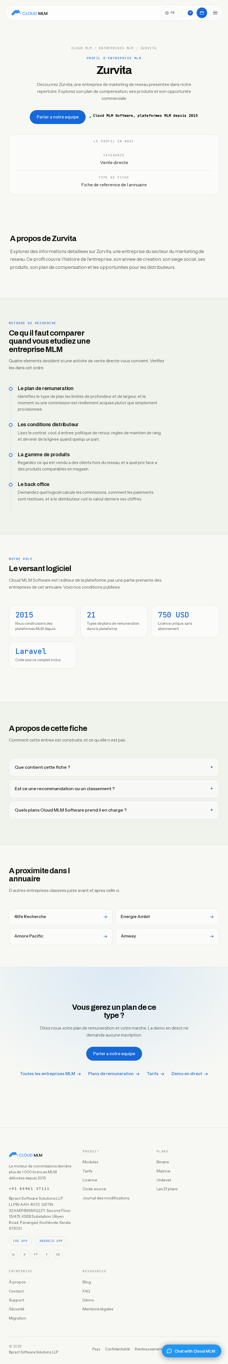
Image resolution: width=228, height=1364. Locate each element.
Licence (90, 1179)
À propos (17, 1281)
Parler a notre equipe (58, 117)
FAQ (86, 1291)
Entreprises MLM (116, 48)
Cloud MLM (81, 48)
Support (16, 1300)
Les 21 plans (167, 1188)
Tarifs (152, 1073)
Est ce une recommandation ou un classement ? (65, 788)
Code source (94, 1188)
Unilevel (164, 1179)
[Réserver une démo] (202, 13)
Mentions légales (98, 1308)
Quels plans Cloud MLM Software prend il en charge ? (71, 810)
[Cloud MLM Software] (29, 12)
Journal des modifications (106, 1198)
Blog (87, 1281)
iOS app (20, 1241)
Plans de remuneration (111, 1073)
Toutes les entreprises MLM (47, 1073)
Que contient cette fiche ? (42, 767)
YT (35, 1254)
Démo (88, 1300)
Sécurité (16, 1308)
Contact (16, 1291)
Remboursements (149, 1349)
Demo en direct (187, 1073)
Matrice (163, 1171)
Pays (96, 1349)
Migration (17, 1318)
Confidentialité (117, 1349)
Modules (90, 1161)
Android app (51, 1241)
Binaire (163, 1161)
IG (58, 1254)
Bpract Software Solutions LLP (33, 1352)
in (13, 1254)
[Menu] (215, 13)
